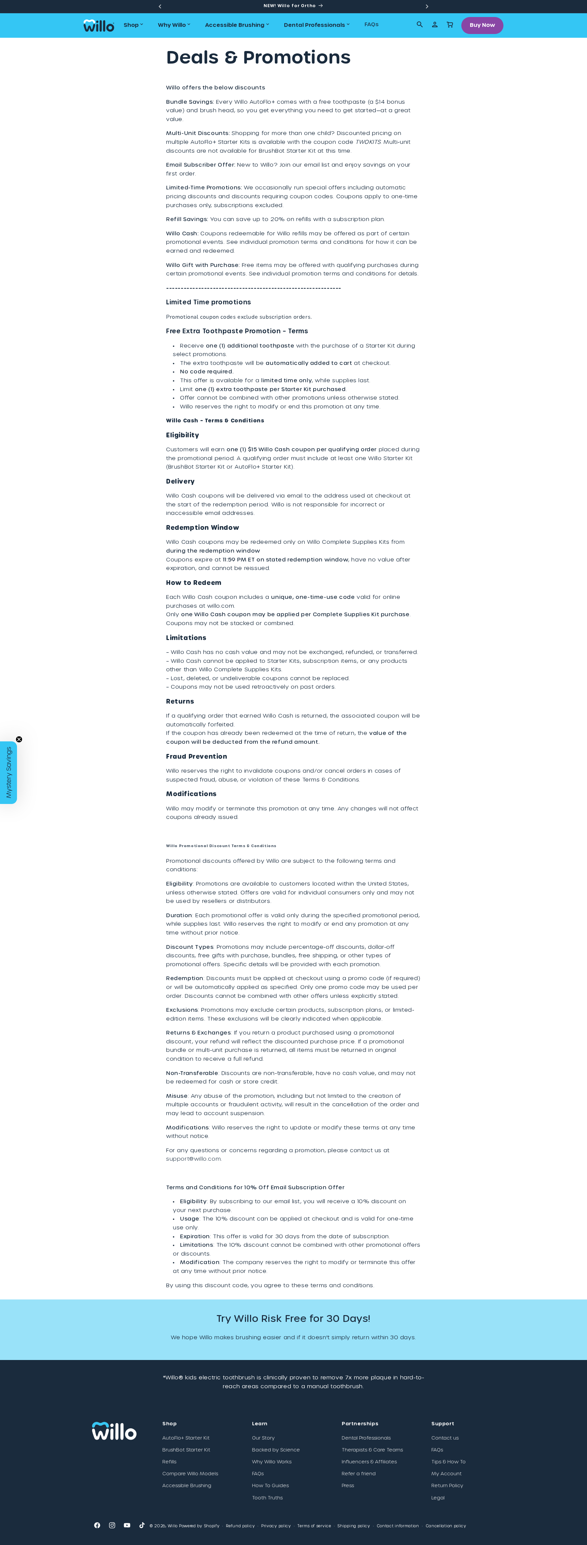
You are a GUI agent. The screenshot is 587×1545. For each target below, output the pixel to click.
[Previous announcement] (160, 6)
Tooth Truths (267, 1498)
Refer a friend (359, 1474)
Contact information (398, 1526)
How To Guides (270, 1486)
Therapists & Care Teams (372, 1450)
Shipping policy (353, 1526)
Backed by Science (276, 1450)
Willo (173, 1526)
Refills (169, 1462)
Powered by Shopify (199, 1526)
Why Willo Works (271, 1462)
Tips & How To (448, 1462)
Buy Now (482, 25)
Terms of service (314, 1526)
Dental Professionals (366, 1438)
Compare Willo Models (190, 1474)
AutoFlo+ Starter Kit (186, 1438)
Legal (438, 1498)
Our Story (263, 1438)
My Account (446, 1474)
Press (348, 1486)
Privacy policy (276, 1526)
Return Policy (447, 1486)
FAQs (258, 1474)
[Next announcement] (427, 6)
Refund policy (240, 1526)
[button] (134, 25)
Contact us (445, 1438)
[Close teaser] (19, 739)
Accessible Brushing (186, 1486)
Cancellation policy (446, 1526)
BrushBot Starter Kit (186, 1450)
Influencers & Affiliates (369, 1462)
